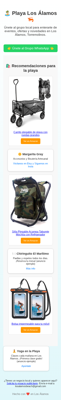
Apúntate (26, 366)
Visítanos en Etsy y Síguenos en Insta (30, 165)
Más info (30, 268)
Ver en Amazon (30, 141)
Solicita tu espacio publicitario (22, 383)
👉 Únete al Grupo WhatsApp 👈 (30, 48)
